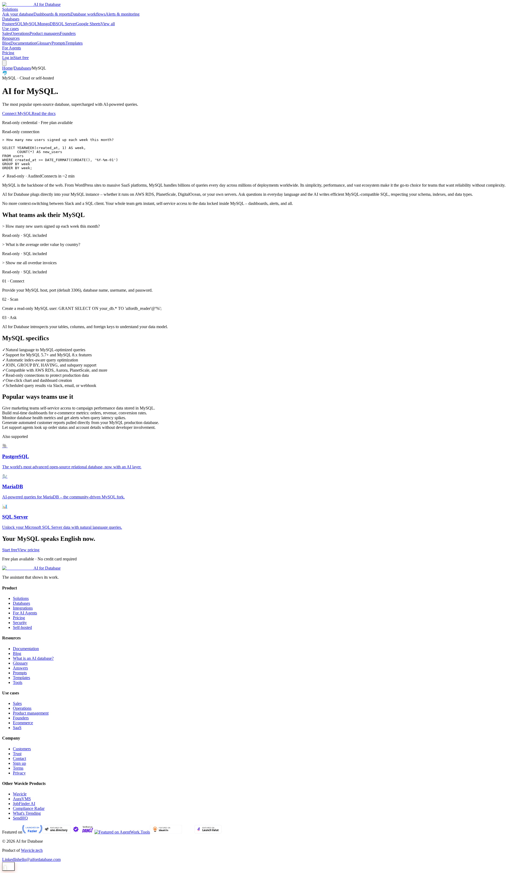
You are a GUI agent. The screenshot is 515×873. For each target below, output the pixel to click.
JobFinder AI (24, 803)
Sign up (19, 763)
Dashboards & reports (52, 14)
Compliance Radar (29, 808)
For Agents (11, 48)
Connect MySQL (17, 113)
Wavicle (20, 794)
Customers (22, 749)
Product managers (45, 33)
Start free (21, 57)
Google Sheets (88, 23)
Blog (6, 43)
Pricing (8, 52)
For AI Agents (25, 613)
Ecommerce (23, 722)
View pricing (28, 550)
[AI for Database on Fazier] (32, 832)
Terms (18, 768)
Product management (31, 713)
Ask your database (18, 14)
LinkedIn (10, 859)
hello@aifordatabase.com (39, 859)
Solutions (10, 9)
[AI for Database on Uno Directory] (56, 832)
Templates (74, 43)
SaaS (17, 727)
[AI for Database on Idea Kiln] (166, 832)
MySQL (30, 23)
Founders (68, 33)
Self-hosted (22, 627)
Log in (7, 57)
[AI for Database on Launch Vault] (208, 832)
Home (7, 68)
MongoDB (46, 23)
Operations (20, 33)
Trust (17, 753)
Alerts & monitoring (122, 14)
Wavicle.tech (32, 850)
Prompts (58, 43)
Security (20, 622)
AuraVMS (22, 798)
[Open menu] (4, 63)
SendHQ (20, 818)
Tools (17, 682)
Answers (20, 668)
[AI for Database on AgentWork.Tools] (122, 832)
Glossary (44, 43)
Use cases (10, 28)
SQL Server (66, 23)
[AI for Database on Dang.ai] (82, 832)
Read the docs (44, 113)
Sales (6, 33)
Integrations (23, 608)
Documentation (23, 43)
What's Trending (27, 813)
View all (108, 23)
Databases (10, 19)
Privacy (19, 773)
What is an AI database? (33, 658)
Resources (11, 38)
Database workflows (88, 14)
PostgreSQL (12, 23)
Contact (19, 758)
